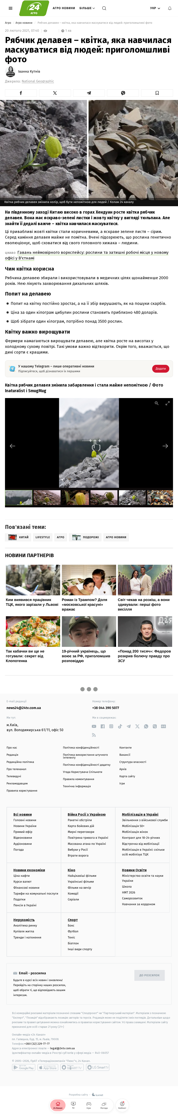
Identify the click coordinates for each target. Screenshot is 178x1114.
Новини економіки (29, 870)
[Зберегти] (157, 93)
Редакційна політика (20, 762)
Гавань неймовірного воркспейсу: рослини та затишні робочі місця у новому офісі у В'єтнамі (86, 255)
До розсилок (150, 975)
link (94, 726)
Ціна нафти (21, 876)
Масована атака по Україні (87, 844)
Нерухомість (24, 920)
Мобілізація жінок (135, 832)
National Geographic (38, 81)
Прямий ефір (22, 832)
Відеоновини (22, 838)
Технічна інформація (77, 786)
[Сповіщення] (170, 8)
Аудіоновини (22, 844)
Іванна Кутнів (29, 71)
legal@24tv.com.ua (62, 1048)
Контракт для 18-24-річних (141, 838)
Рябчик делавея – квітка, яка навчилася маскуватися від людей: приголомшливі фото (96, 23)
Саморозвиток (132, 898)
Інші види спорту (80, 949)
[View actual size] (156, 403)
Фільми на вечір (79, 888)
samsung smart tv (97, 1067)
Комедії (73, 893)
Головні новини (24, 820)
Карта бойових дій (81, 826)
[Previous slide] (12, 446)
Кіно (71, 870)
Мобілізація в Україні (140, 814)
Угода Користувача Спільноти (82, 772)
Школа (127, 886)
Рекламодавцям (17, 783)
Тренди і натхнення (27, 937)
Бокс (71, 925)
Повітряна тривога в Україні (88, 838)
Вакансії (124, 755)
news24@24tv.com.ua (24, 708)
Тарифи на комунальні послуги (35, 893)
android (23, 1067)
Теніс (71, 937)
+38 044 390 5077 (105, 708)
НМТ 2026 (128, 892)
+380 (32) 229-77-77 (37, 1043)
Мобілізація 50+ (133, 826)
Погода (18, 850)
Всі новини (22, 814)
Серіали (73, 899)
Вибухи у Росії (78, 850)
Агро (8, 23)
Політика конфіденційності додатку (86, 765)
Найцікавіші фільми (82, 876)
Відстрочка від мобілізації (140, 844)
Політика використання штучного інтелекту (85, 756)
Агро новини (64, 8)
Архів (122, 769)
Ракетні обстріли (80, 820)
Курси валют (22, 881)
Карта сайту (127, 776)
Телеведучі (14, 776)
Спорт (73, 920)
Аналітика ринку (25, 925)
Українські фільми (81, 881)
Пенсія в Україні (24, 905)
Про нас (12, 747)
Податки (19, 899)
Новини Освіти (134, 870)
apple (48, 1067)
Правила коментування (78, 779)
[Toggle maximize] (167, 403)
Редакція (12, 755)
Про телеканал (16, 769)
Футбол (73, 931)
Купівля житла (23, 931)
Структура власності (132, 762)
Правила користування (22, 790)
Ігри (122, 783)
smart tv (72, 1067)
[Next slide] (165, 446)
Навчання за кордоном (138, 904)
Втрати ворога (78, 855)
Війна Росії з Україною (87, 814)
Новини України (24, 826)
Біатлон (73, 943)
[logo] (34, 8)
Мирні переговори (81, 832)
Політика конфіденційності (81, 747)
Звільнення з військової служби (145, 820)
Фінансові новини (26, 888)
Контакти (125, 747)
